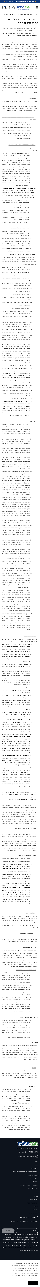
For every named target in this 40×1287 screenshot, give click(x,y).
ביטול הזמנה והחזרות (32, 1175)
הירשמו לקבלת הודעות (28, 1217)
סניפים (36, 1162)
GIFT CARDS (34, 1168)
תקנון (37, 1165)
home (36, 14)
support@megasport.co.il (27, 1156)
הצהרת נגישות (34, 1199)
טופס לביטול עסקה (32, 1203)
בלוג (37, 1193)
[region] (20, 1273)
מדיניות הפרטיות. (7, 1242)
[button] (36, 7)
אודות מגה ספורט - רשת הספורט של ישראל (25, 1172)
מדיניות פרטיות (34, 1178)
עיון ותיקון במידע (33, 1213)
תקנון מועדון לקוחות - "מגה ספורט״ (28, 1185)
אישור (33, 1283)
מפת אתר (35, 1210)
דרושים (36, 1196)
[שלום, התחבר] (10, 7)
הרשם (8, 1231)
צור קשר (36, 1206)
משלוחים (35, 1182)
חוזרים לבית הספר (33, 1188)
